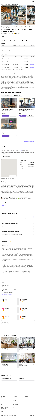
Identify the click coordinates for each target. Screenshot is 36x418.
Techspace (6, 35)
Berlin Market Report (4, 408)
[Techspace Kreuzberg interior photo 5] (31, 20)
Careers (26, 397)
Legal (2, 411)
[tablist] (11, 96)
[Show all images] (9, 15)
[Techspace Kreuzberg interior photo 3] (31, 10)
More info (13, 115)
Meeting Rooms (3, 395)
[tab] (6, 95)
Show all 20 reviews (5, 322)
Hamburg (14, 400)
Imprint (34, 415)
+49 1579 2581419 (15, 404)
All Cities (14, 393)
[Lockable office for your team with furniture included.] (9, 67)
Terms (28, 415)
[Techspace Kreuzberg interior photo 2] (22, 10)
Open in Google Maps (13, 176)
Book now (5, 115)
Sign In (33, 1)
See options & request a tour (6, 294)
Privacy (31, 415)
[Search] (19, 1)
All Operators (15, 396)
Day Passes (3, 396)
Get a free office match (29, 141)
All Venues (14, 395)
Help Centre (3, 404)
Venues (5, 4)
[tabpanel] (18, 118)
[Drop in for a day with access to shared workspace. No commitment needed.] (8, 58)
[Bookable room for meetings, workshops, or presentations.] (9, 50)
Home (2, 4)
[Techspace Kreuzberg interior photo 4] (22, 20)
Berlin (9, 4)
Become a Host (27, 396)
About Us (26, 393)
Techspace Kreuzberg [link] (15, 4)
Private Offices (3, 393)
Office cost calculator (4, 407)
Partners (26, 395)
